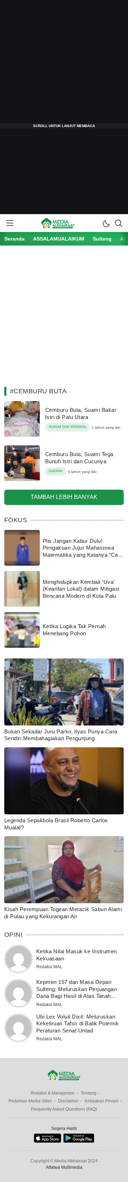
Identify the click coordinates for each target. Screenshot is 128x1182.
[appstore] (47, 1141)
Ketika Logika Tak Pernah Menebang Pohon (74, 629)
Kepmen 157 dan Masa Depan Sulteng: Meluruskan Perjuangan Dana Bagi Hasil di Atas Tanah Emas (76, 992)
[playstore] (78, 1141)
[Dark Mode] (106, 223)
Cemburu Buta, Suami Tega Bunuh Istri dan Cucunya (79, 457)
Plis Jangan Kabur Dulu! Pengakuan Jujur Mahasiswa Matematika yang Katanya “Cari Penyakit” (82, 551)
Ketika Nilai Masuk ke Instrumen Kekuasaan (76, 954)
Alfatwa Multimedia (64, 1167)
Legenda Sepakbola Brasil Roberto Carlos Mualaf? (56, 823)
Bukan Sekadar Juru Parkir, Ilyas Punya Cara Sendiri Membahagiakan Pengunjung (60, 735)
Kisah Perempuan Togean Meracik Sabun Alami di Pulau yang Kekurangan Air (63, 912)
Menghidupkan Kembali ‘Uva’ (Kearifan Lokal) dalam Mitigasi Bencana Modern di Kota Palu (81, 589)
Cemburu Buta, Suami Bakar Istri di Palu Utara (80, 413)
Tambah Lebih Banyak (64, 497)
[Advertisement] (64, 64)
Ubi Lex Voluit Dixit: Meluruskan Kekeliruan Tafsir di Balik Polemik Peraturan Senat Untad (77, 1024)
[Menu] (9, 223)
